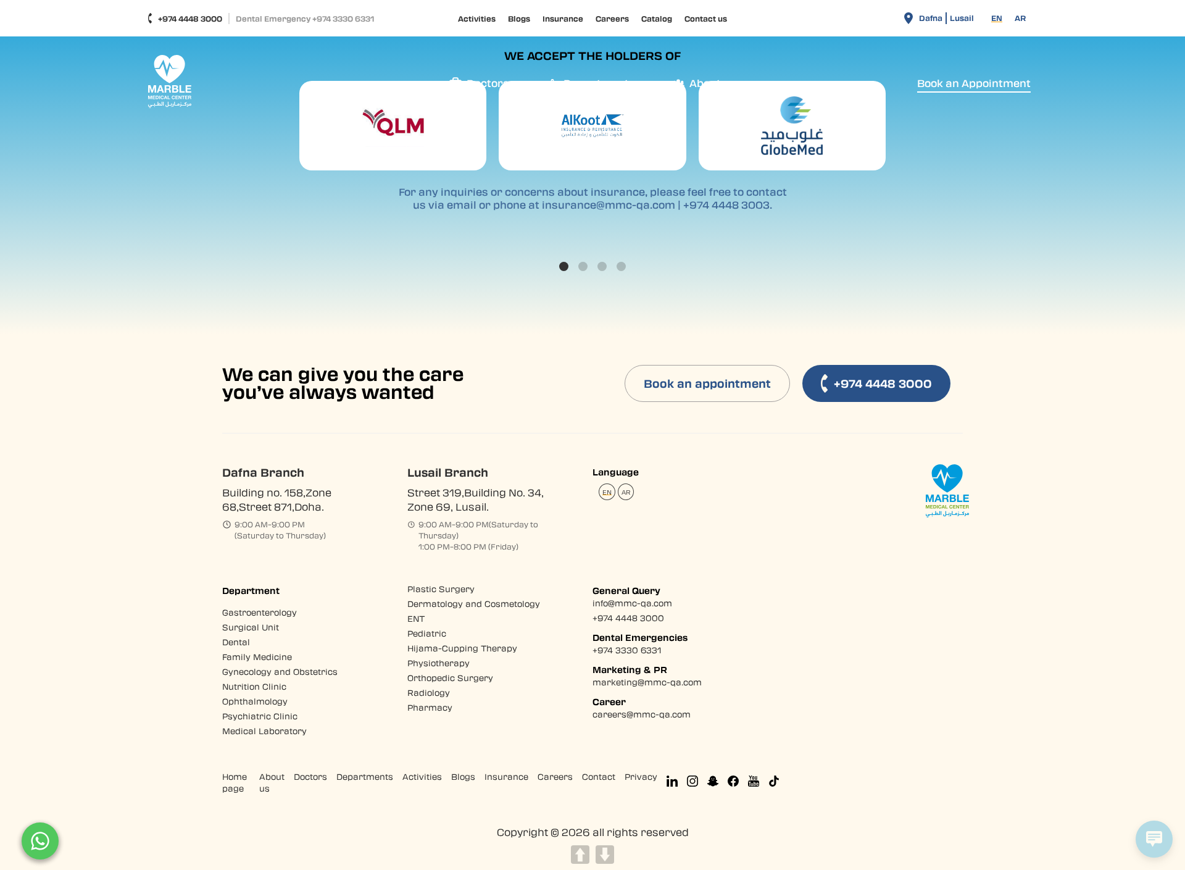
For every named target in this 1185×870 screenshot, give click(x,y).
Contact (598, 776)
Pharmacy (429, 707)
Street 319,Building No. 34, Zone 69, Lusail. (475, 499)
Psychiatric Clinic (259, 716)
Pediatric (426, 633)
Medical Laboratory (264, 731)
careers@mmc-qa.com (641, 714)
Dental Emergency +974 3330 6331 (305, 18)
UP (580, 854)
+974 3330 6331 (626, 650)
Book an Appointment (974, 83)
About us (272, 782)
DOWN (605, 854)
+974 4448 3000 (190, 18)
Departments (364, 776)
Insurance (563, 18)
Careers (612, 18)
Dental (236, 642)
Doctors (310, 776)
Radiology (428, 692)
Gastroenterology (259, 612)
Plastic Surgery (441, 589)
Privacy (641, 776)
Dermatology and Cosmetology (473, 603)
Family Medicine (257, 657)
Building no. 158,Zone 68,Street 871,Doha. (276, 499)
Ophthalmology (255, 701)
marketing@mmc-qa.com (647, 682)
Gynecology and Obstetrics (280, 671)
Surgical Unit (250, 627)
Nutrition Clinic (254, 686)
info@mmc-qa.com (632, 603)
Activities (477, 18)
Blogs (519, 18)
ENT (416, 618)
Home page (234, 782)
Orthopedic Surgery (450, 678)
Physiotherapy (438, 663)
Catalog (656, 18)
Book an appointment (707, 383)
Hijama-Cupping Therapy (462, 648)
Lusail (962, 17)
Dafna (930, 17)
